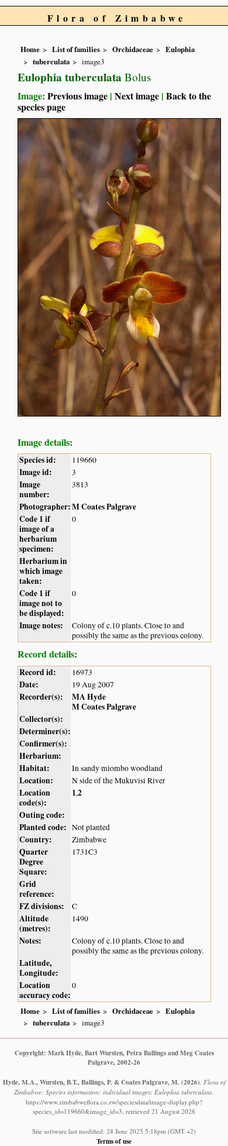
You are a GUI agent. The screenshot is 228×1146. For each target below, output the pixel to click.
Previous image (77, 95)
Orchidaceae (132, 49)
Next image (137, 95)
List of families (76, 49)
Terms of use (114, 1141)
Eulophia (180, 49)
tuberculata (51, 61)
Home (30, 49)
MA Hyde (89, 697)
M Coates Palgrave (104, 506)
